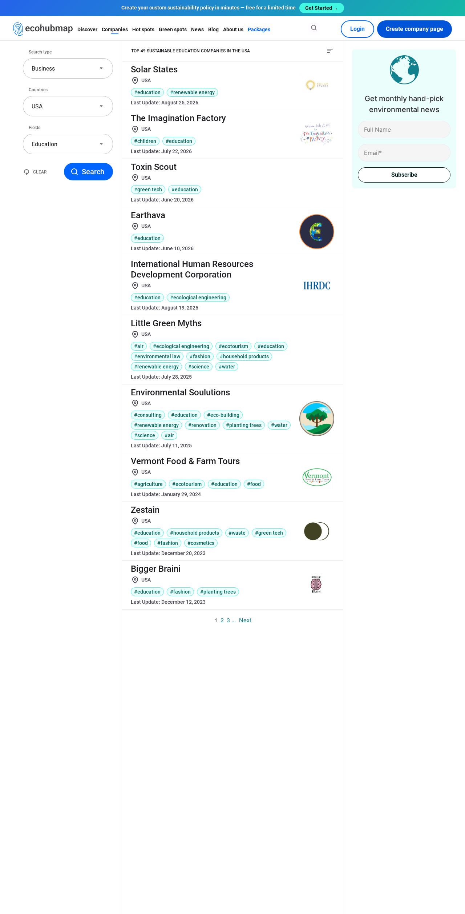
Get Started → (321, 8)
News (197, 29)
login (357, 28)
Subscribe (404, 174)
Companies (115, 29)
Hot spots (143, 29)
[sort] (330, 51)
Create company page (414, 28)
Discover (87, 29)
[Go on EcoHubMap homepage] (43, 29)
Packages (259, 29)
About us (233, 29)
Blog (213, 29)
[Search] (314, 27)
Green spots (173, 29)
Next (245, 620)
